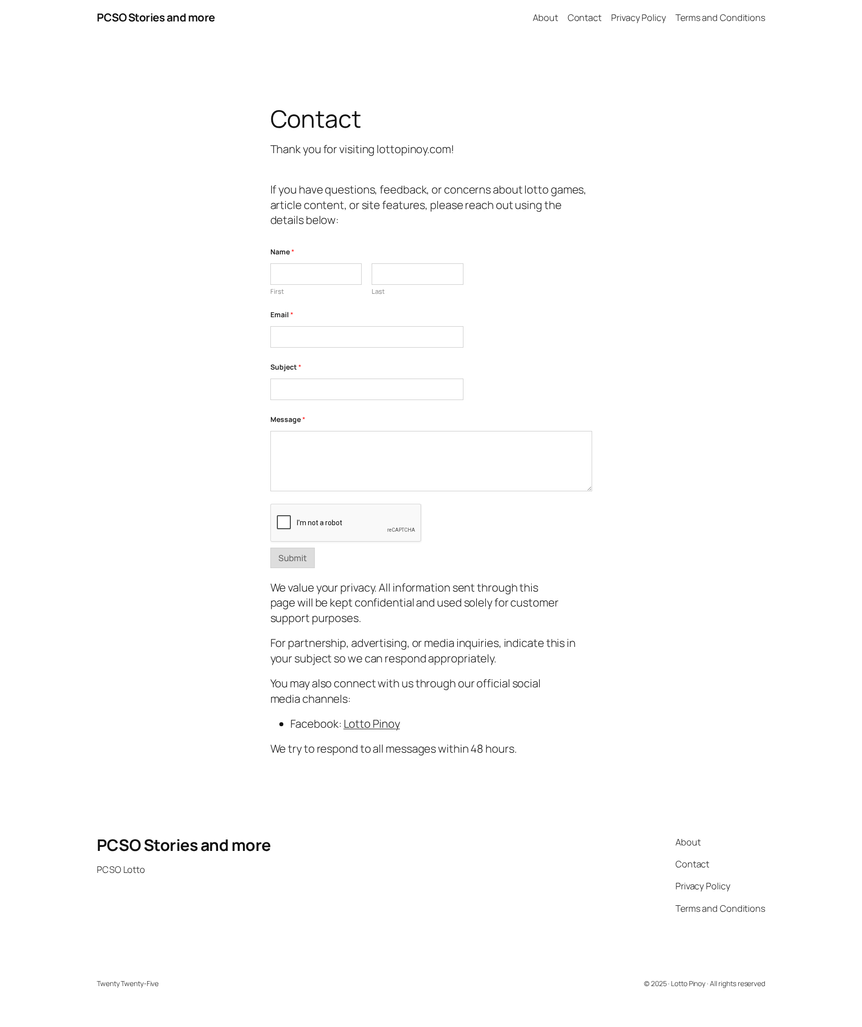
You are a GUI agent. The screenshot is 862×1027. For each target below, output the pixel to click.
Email (281, 314)
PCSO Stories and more (156, 17)
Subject (285, 367)
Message (287, 419)
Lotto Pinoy (372, 723)
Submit (292, 558)
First (277, 291)
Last (378, 291)
